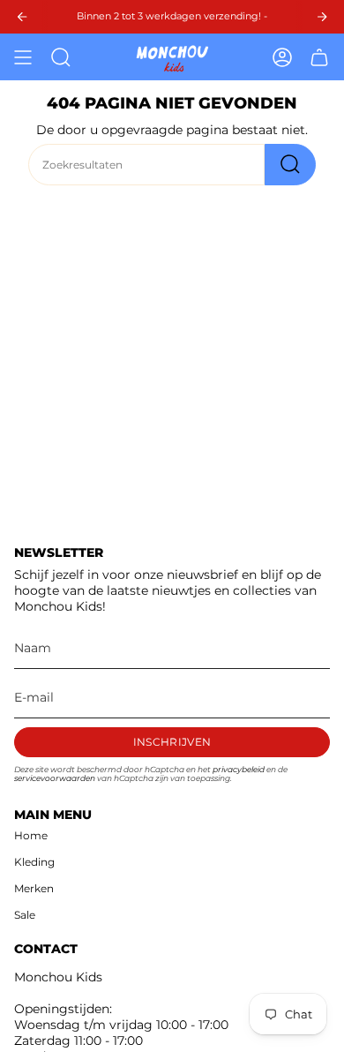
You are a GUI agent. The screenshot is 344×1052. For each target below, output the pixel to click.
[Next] (322, 17)
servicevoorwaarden (54, 778)
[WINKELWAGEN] (319, 57)
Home (31, 835)
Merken (34, 888)
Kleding (34, 861)
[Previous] (22, 17)
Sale (24, 914)
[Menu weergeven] (23, 57)
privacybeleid (239, 769)
